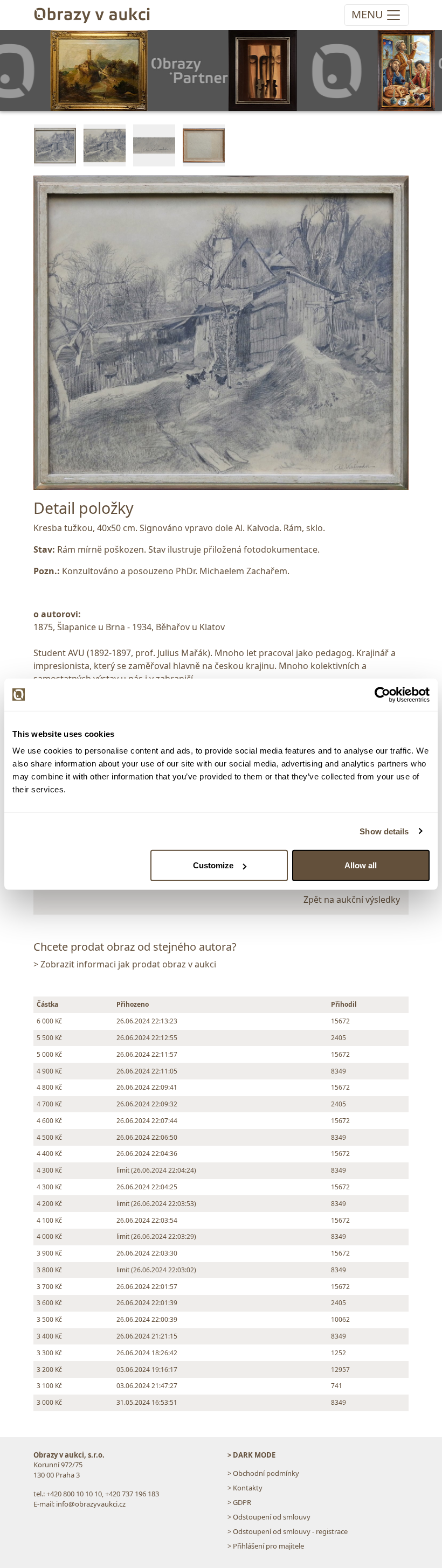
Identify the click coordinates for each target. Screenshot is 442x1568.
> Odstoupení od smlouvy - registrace (287, 1531)
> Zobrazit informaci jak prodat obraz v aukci (124, 964)
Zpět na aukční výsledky (351, 899)
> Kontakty (245, 1488)
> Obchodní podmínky (263, 1473)
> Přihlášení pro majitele (265, 1546)
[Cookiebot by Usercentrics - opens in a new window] (382, 694)
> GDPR (239, 1502)
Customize (213, 865)
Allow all (360, 865)
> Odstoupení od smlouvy (268, 1517)
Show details (384, 830)
